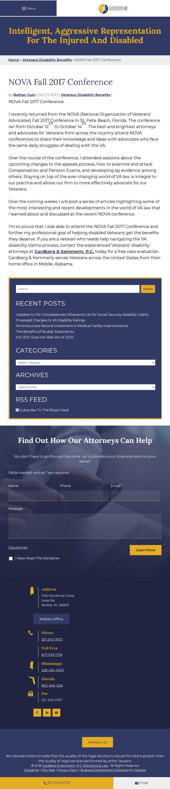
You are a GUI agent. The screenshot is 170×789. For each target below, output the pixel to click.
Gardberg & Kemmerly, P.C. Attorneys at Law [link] (75, 766)
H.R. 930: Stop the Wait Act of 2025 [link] (44, 337)
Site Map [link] (48, 770)
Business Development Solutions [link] (104, 770)
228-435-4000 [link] (52, 670)
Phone (65, 486)
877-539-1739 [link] (51, 655)
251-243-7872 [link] (51, 639)
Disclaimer (18, 547)
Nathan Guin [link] (24, 95)
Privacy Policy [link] (68, 770)
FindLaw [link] (140, 770)
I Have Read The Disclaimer (37, 558)
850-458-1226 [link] (52, 685)
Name (13, 486)
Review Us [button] (97, 742)
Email (116, 486)
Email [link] (143, 783)
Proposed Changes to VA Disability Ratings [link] (50, 320)
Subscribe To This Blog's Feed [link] (44, 410)
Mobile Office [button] (51, 619)
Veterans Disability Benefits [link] (85, 95)
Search (148, 289)
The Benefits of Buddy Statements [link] (45, 332)
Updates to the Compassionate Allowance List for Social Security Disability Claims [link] (82, 315)
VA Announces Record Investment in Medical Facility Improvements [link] (72, 326)
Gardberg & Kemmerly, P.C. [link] (64, 251)
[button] (28, 8)
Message (15, 509)
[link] (113, 9)
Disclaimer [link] (31, 770)
